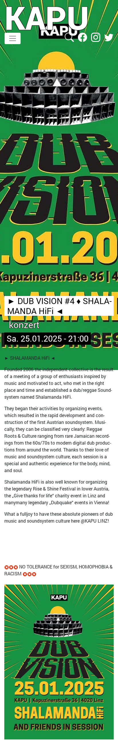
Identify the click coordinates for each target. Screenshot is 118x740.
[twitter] (108, 37)
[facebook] (83, 37)
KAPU (47, 17)
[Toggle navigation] (13, 38)
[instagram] (96, 37)
